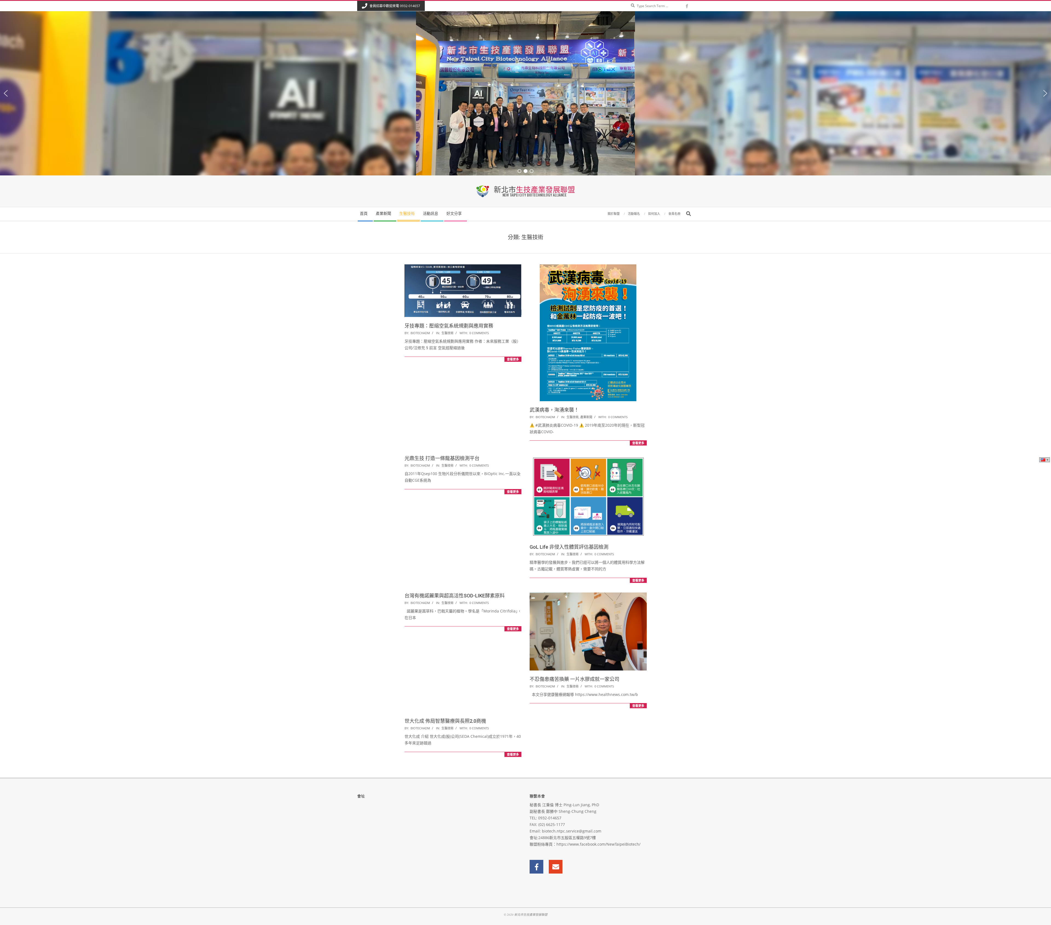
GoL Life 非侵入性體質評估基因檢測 (569, 547)
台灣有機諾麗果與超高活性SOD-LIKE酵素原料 (455, 596)
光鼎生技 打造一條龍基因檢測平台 (442, 458)
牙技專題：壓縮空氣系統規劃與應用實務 (449, 326)
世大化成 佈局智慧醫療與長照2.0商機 (445, 721)
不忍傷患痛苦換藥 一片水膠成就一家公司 (574, 679)
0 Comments (479, 333)
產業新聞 (586, 417)
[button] (5, 93)
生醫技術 (447, 333)
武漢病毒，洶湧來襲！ (554, 410)
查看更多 (513, 359)
